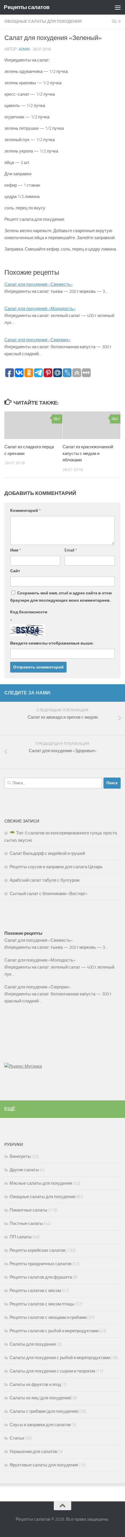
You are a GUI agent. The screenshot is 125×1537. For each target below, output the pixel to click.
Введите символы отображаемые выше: (51, 643)
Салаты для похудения (33, 1344)
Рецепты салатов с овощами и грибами (48, 1317)
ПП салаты (21, 1237)
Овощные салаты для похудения (43, 21)
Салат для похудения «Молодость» (40, 308)
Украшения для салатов (33, 1451)
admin (24, 49)
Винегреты (20, 1156)
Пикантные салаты (28, 1210)
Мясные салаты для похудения (41, 1183)
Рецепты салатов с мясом (35, 1290)
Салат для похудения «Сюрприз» (37, 339)
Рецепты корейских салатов (37, 1250)
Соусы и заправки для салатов (40, 1424)
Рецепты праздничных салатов (41, 1263)
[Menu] (117, 7)
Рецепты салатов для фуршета (41, 1277)
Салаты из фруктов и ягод (35, 1384)
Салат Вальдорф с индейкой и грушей (47, 853)
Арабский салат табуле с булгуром (44, 880)
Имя (15, 550)
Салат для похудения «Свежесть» (38, 284)
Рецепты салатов (27, 7)
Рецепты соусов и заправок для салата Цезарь (56, 866)
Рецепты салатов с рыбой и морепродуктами (54, 1330)
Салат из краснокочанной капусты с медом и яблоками (88, 453)
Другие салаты (24, 1169)
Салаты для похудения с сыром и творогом (52, 1371)
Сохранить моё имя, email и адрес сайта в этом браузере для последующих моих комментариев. (61, 597)
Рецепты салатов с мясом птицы (42, 1304)
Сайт (15, 570)
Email (71, 550)
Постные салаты (26, 1223)
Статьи (17, 1438)
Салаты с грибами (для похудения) (44, 1411)
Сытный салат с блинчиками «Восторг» (49, 893)
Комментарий (25, 510)
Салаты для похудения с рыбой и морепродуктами (60, 1357)
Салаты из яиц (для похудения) (41, 1398)
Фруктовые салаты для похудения (44, 1465)
